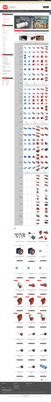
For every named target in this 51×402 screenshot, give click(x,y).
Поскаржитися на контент (34, 396)
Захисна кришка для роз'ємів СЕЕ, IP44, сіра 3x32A (31, 355)
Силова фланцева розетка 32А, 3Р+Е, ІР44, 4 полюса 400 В (20, 306)
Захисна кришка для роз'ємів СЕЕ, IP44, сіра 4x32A (19, 355)
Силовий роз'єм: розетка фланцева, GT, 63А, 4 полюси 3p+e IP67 (19, 256)
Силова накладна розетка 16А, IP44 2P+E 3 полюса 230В (43, 322)
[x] (15, 228)
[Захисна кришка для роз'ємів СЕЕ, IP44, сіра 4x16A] (20, 367)
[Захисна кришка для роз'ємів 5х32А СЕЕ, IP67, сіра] (31, 268)
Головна (4, 11)
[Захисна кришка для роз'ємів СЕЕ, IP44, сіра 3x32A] (31, 350)
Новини (4, 17)
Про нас (8, 11)
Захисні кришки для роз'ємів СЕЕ (31, 241)
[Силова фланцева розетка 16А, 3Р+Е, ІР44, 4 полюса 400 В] (31, 301)
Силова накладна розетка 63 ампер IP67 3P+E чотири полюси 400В (19, 290)
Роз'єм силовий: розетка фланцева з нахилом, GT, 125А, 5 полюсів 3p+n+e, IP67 (31, 257)
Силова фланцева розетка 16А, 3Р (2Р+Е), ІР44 (19, 322)
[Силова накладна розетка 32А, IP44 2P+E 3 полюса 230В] (31, 318)
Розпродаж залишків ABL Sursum (43, 241)
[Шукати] (36, 7)
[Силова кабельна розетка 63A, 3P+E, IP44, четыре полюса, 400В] (43, 285)
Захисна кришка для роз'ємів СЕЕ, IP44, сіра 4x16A (19, 372)
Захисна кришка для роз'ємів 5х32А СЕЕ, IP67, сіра (31, 273)
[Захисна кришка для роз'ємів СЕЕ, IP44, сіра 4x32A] (20, 350)
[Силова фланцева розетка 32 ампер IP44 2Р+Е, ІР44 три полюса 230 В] (43, 301)
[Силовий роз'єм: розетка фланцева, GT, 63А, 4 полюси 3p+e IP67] (20, 251)
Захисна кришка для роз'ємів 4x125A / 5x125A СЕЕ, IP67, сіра (20, 339)
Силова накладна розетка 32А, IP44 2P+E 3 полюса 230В (31, 322)
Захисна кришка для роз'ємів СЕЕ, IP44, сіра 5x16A (43, 355)
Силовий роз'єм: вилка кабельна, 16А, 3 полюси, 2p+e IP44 (43, 372)
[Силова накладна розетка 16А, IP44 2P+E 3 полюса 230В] (43, 318)
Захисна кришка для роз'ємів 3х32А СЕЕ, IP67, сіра (43, 256)
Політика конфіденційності (41, 396)
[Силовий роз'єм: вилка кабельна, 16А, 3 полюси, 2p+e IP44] (43, 367)
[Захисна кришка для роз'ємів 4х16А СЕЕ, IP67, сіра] (20, 268)
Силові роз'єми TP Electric (20, 241)
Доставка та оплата (21, 11)
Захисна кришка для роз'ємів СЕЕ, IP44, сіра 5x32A (43, 339)
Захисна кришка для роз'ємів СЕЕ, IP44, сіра (31, 372)
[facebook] (14, 228)
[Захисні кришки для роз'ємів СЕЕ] (31, 235)
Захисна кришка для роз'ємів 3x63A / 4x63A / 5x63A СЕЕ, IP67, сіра (31, 339)
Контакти (27, 11)
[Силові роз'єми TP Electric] (19, 235)
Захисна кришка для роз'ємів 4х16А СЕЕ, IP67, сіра (19, 273)
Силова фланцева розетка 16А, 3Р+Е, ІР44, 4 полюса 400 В (31, 306)
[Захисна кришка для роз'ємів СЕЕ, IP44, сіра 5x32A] (43, 334)
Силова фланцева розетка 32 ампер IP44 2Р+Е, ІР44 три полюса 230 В (43, 306)
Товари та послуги (14, 11)
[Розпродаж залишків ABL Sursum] (43, 235)
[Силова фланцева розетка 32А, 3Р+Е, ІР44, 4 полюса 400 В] (20, 301)
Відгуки (4, 21)
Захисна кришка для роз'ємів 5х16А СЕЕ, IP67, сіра (43, 273)
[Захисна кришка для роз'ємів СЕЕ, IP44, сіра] (31, 367)
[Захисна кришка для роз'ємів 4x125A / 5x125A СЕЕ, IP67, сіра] (20, 334)
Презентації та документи (6, 18)
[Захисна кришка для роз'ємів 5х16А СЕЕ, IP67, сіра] (43, 268)
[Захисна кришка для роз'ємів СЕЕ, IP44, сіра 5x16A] (43, 350)
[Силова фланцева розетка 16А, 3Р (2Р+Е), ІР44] (20, 318)
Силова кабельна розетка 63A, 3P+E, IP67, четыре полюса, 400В (31, 290)
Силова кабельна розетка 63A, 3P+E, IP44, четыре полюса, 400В (43, 290)
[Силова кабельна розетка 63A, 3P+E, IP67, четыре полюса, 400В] (31, 285)
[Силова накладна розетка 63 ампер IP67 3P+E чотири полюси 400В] (20, 285)
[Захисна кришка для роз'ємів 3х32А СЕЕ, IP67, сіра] (43, 251)
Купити (20, 260)
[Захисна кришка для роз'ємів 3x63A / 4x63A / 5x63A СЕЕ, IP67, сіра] (31, 334)
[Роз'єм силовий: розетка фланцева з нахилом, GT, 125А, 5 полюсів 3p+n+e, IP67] (31, 251)
